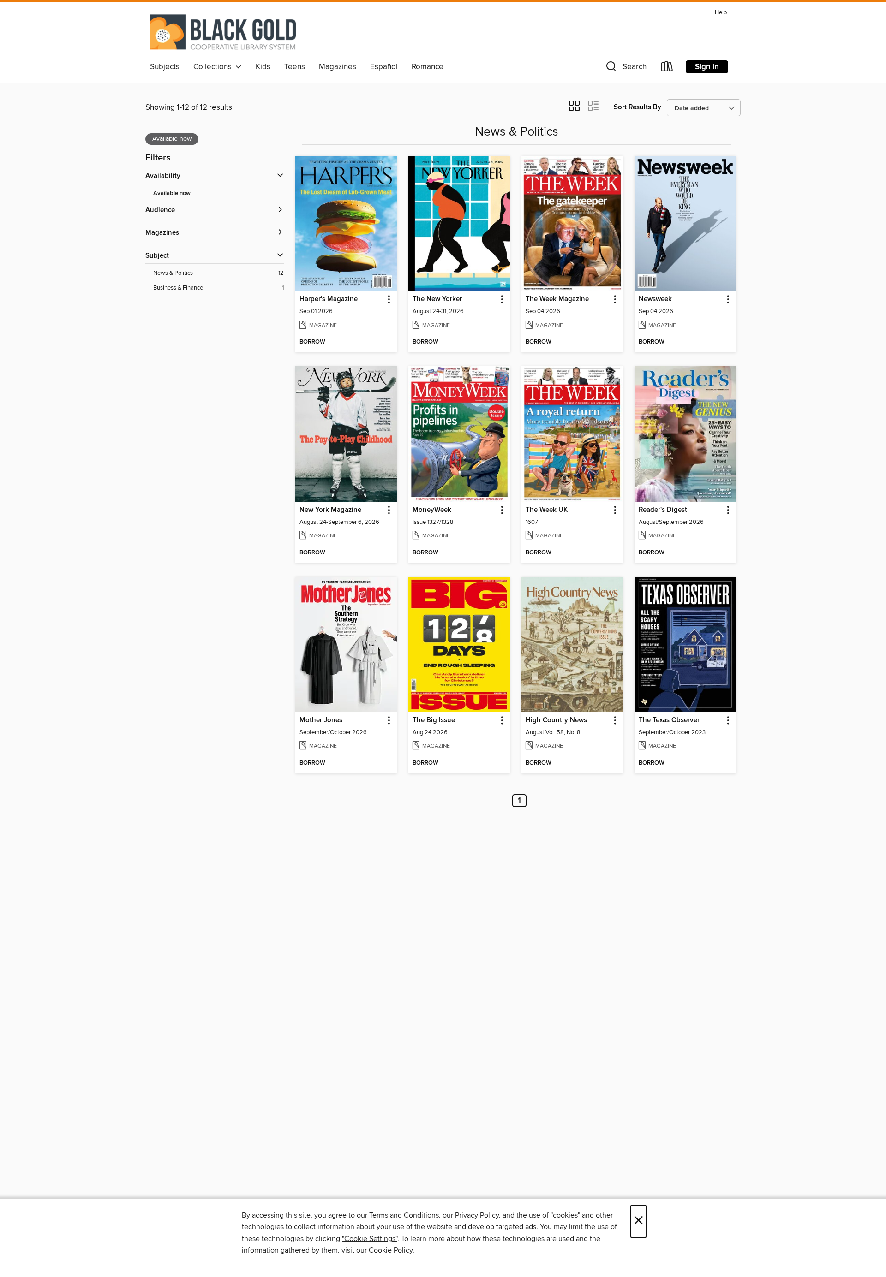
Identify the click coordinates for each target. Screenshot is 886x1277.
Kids (263, 67)
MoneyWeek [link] (432, 510)
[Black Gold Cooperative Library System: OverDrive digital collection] (223, 32)
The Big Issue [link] (434, 720)
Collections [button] (214, 67)
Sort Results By (637, 107)
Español (384, 67)
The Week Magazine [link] (557, 299)
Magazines (337, 67)
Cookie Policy (391, 1250)
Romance (427, 67)
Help (721, 12)
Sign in (707, 67)
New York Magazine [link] (330, 510)
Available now (172, 193)
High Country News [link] (556, 720)
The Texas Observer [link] (669, 720)
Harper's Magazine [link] (328, 299)
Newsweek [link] (655, 299)
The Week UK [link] (547, 510)
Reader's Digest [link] (663, 510)
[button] (625, 68)
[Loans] (667, 68)
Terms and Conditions (404, 1215)
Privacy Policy (477, 1215)
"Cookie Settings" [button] (369, 1238)
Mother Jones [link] (320, 720)
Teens (294, 67)
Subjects (165, 67)
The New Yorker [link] (437, 299)
